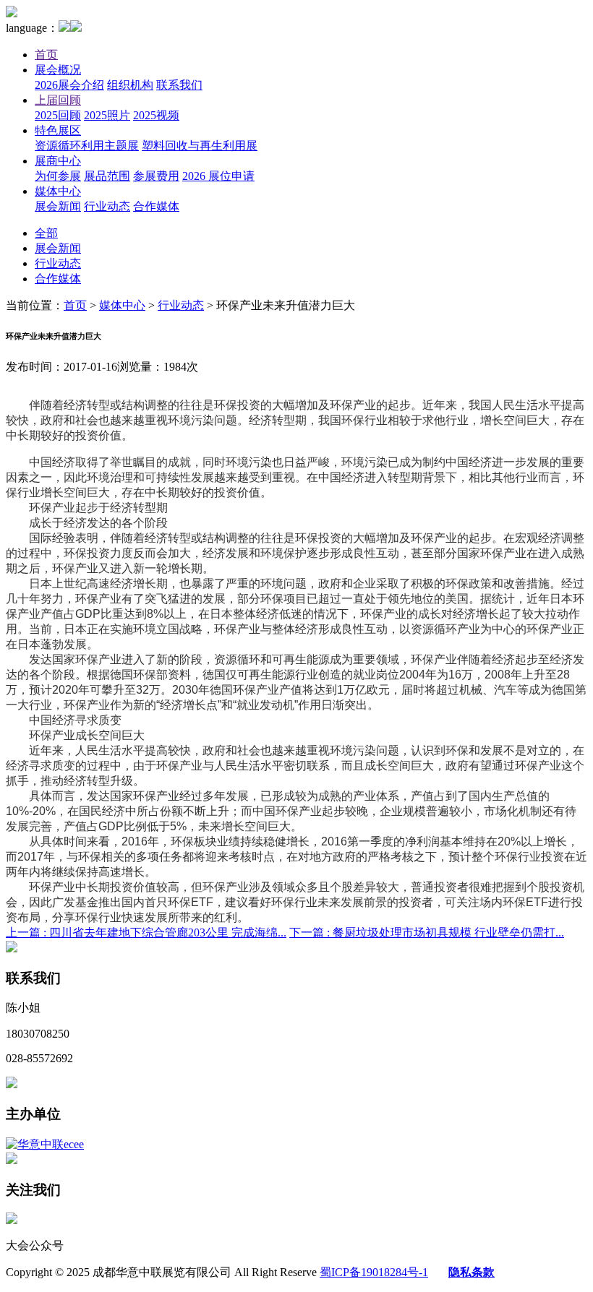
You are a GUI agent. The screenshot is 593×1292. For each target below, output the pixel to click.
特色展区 (58, 130)
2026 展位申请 (218, 176)
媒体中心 (58, 191)
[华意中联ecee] (45, 1144)
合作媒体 (156, 206)
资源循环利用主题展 (87, 145)
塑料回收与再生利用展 (199, 145)
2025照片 (107, 115)
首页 (46, 54)
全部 (46, 233)
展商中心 (58, 161)
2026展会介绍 (69, 85)
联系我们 (179, 85)
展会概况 (58, 70)
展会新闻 (58, 206)
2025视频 (156, 115)
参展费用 (156, 176)
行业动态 (107, 206)
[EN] (76, 28)
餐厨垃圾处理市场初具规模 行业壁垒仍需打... (426, 932)
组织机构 (130, 85)
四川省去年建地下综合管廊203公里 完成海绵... (146, 932)
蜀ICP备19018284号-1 (374, 1272)
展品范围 (107, 176)
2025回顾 (58, 115)
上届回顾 (58, 100)
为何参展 (58, 176)
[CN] (64, 28)
